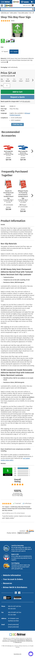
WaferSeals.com (18, 642)
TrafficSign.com (28, 639)
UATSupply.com (29, 641)
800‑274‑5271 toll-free (14, 606)
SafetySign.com (5, 12)
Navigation (2, 5)
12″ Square (5, 51)
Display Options (11, 533)
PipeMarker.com (13, 641)
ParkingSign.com (5, 641)
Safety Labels (13, 12)
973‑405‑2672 (26, 101)
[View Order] (15, 7)
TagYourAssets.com (21, 641)
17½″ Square (14, 51)
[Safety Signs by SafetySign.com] (8, 5)
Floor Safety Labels (23, 12)
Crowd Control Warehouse (19, 639)
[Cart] (33, 5)
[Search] (33, 9)
